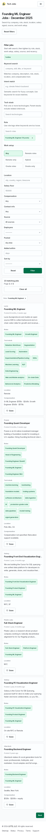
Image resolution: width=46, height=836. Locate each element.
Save (11, 411)
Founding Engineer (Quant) (15, 461)
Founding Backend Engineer (15, 774)
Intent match (9, 81)
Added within (9, 248)
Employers (8, 227)
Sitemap (5, 831)
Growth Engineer (31, 334)
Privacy (21, 831)
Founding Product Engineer (15, 588)
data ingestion (30, 498)
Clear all (23, 289)
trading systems (29, 491)
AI (6, 504)
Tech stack (8, 102)
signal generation (11, 517)
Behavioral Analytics (12, 384)
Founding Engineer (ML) (14, 474)
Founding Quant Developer (15, 448)
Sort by (7, 259)
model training (25, 511)
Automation (23, 352)
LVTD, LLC (12, 826)
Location (8, 175)
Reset (13, 271)
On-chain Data (33, 377)
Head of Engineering (12, 455)
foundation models (12, 491)
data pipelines (10, 511)
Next (40, 815)
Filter (33, 271)
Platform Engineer (30, 648)
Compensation (10, 196)
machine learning (11, 485)
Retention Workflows (13, 345)
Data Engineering (11, 371)
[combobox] (23, 114)
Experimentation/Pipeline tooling (17, 358)
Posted (7, 238)
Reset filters (9, 32)
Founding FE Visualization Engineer (18, 708)
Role (6, 122)
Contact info (9, 206)
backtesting (26, 485)
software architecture (13, 498)
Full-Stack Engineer (12, 648)
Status (13, 831)
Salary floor (9, 186)
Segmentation (29, 345)
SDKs (35, 358)
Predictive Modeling (31, 384)
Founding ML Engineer (13, 334)
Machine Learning (12, 364)
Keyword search (11, 64)
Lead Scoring (10, 352)
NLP (23, 364)
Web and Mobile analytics (14, 377)
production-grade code (19, 504)
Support (36, 831)
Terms (28, 831)
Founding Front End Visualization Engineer (20, 582)
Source (7, 217)
